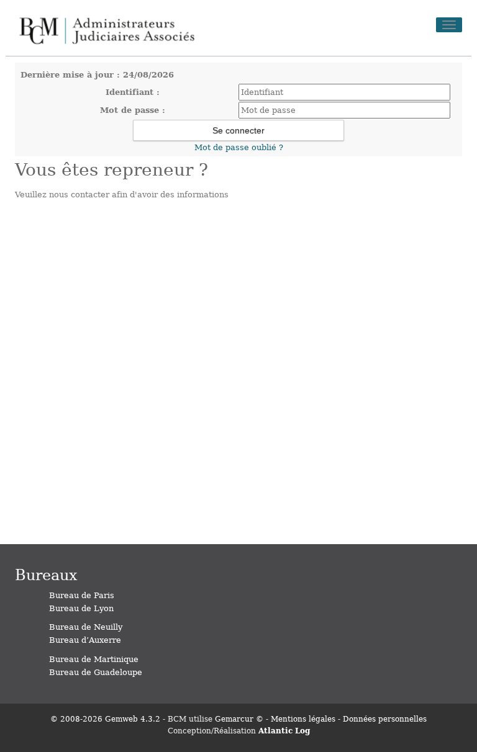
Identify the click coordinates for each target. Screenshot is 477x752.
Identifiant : (133, 91)
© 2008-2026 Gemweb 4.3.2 (105, 718)
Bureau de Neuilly (85, 626)
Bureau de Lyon (81, 607)
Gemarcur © (239, 718)
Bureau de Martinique (94, 658)
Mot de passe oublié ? (238, 146)
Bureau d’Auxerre (85, 639)
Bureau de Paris (81, 594)
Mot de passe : (132, 109)
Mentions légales (303, 718)
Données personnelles (385, 718)
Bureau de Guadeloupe (95, 671)
